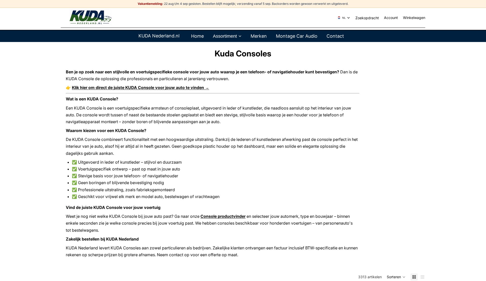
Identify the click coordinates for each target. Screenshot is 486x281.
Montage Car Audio (296, 36)
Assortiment (225, 36)
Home (197, 36)
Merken (259, 36)
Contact (335, 36)
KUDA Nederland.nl (158, 35)
